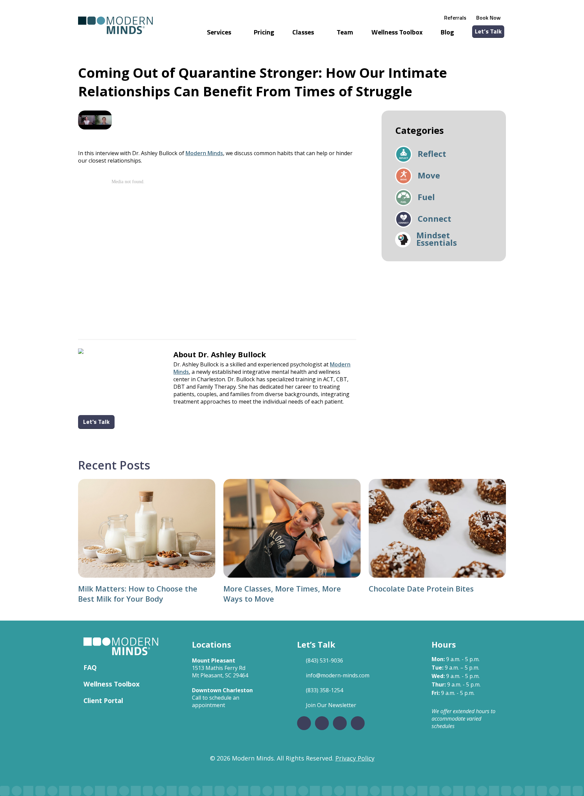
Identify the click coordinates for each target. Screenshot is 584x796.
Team (345, 32)
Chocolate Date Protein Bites (421, 588)
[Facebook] (304, 723)
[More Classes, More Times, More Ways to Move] (292, 528)
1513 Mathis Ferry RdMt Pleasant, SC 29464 (220, 671)
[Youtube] (358, 723)
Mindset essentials (436, 240)
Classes (303, 32)
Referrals (455, 18)
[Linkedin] (340, 723)
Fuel (426, 197)
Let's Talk (96, 421)
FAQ (90, 667)
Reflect (432, 154)
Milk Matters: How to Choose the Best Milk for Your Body (137, 593)
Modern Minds (204, 153)
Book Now (488, 18)
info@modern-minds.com (337, 675)
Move (429, 176)
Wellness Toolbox (396, 32)
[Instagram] (322, 723)
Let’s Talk (488, 31)
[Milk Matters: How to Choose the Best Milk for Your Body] (146, 528)
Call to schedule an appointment (215, 701)
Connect (434, 219)
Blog (447, 32)
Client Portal (103, 700)
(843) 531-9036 (324, 660)
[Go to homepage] (115, 25)
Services (220, 32)
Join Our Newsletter (331, 705)
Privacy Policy (354, 758)
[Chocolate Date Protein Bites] (437, 528)
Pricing (264, 32)
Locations (211, 644)
